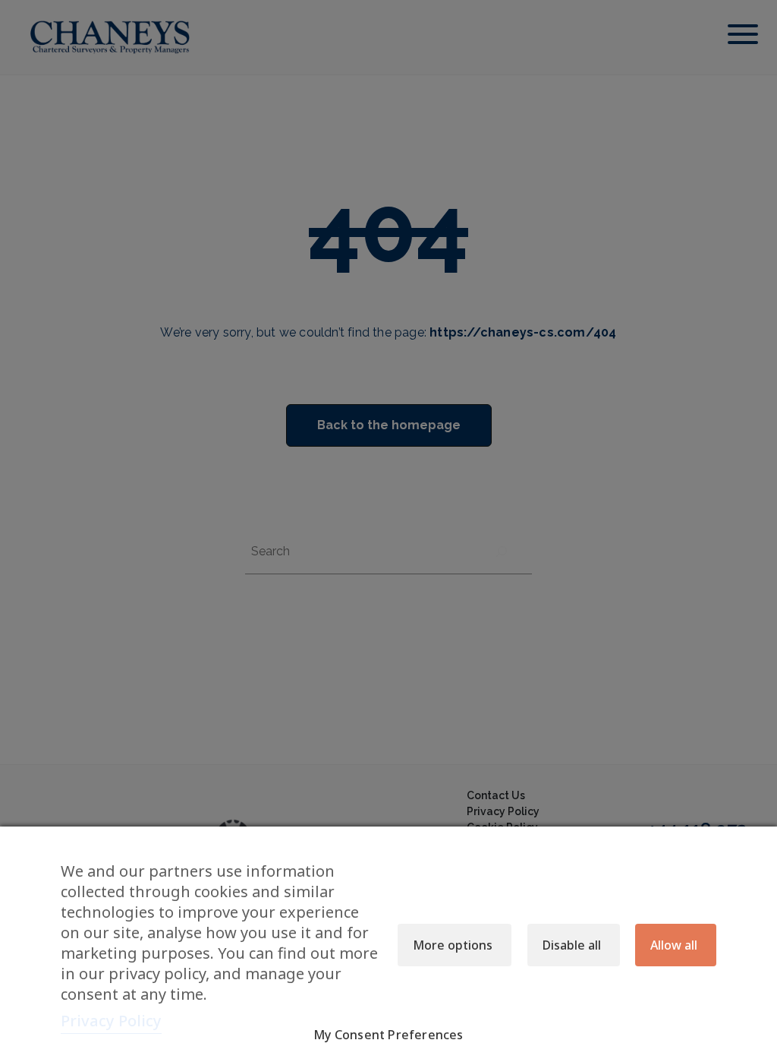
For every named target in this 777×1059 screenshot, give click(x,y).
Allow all (673, 945)
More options (452, 945)
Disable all (572, 945)
